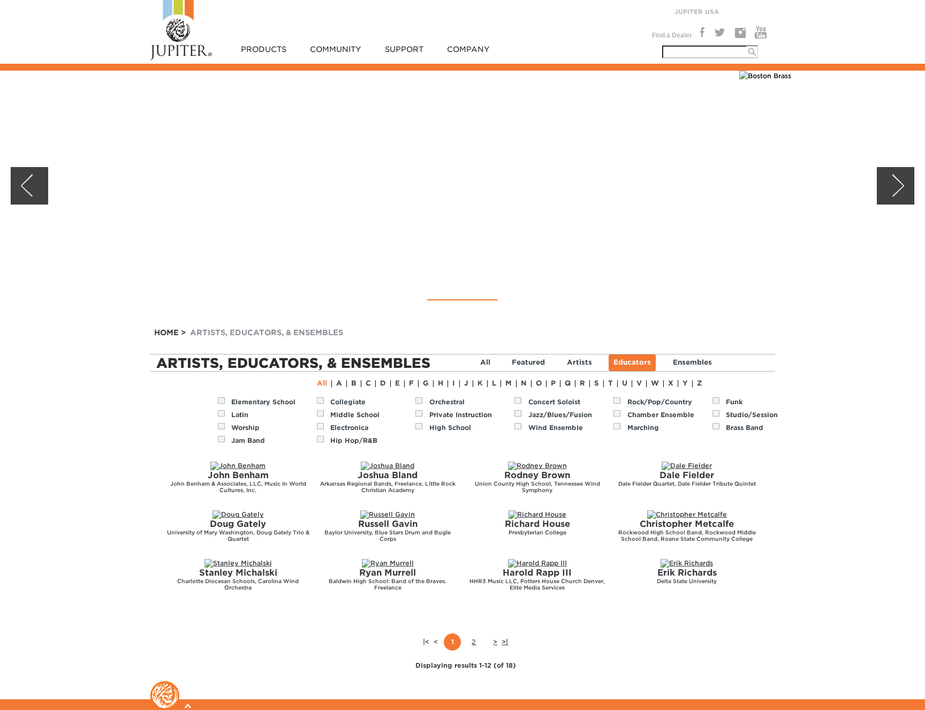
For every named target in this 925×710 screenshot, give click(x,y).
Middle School (355, 415)
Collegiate (348, 402)
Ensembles (692, 362)
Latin (239, 415)
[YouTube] (761, 33)
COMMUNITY (335, 49)
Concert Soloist (554, 402)
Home (166, 332)
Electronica (349, 428)
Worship (245, 428)
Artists (579, 362)
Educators (632, 362)
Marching (643, 428)
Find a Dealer (672, 35)
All (485, 362)
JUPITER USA (696, 12)
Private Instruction (460, 415)
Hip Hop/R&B (353, 440)
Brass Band (744, 428)
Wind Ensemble (555, 428)
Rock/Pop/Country (659, 402)
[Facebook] (701, 33)
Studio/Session (752, 415)
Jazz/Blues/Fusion (560, 415)
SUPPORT (404, 49)
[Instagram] (740, 33)
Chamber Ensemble (660, 415)
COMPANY (468, 49)
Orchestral (447, 402)
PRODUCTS (263, 49)
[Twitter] (719, 33)
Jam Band (248, 440)
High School (450, 428)
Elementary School (263, 402)
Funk (734, 402)
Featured (528, 362)
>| (505, 642)
